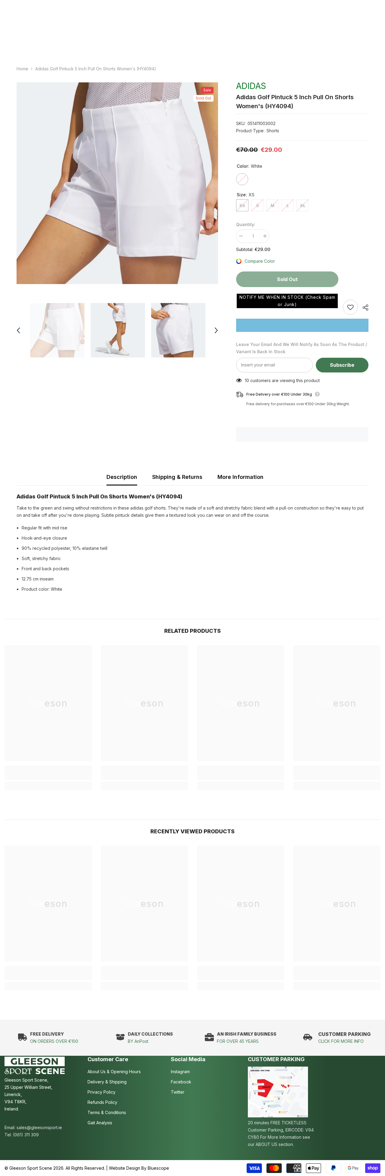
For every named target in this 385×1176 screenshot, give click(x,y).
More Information (240, 477)
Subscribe (342, 365)
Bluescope (158, 1168)
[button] (287, 301)
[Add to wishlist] (350, 307)
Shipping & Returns (177, 477)
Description (121, 477)
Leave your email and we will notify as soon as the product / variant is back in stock (301, 348)
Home (22, 68)
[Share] (363, 307)
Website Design (124, 1168)
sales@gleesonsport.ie (39, 1127)
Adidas (251, 86)
